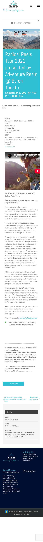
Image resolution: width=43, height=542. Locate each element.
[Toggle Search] (31, 6)
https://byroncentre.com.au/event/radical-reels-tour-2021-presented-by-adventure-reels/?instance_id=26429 (20, 434)
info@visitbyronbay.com (11, 472)
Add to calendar (13, 383)
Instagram (30, 471)
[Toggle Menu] (38, 6)
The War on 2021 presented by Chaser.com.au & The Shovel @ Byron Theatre (15, 399)
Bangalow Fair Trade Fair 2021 (33, 398)
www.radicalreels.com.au (27, 318)
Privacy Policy (25, 514)
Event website (10, 147)
